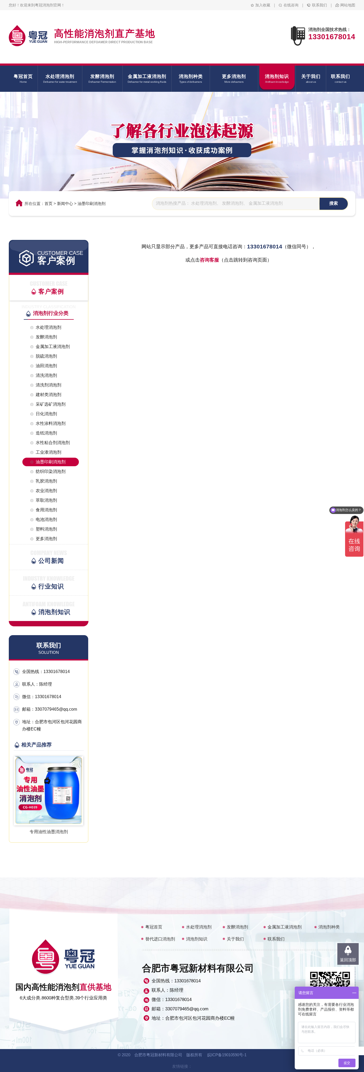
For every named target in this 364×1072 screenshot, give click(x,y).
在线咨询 (291, 5)
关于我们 (235, 939)
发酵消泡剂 (237, 927)
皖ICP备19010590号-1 (226, 1055)
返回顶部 (348, 960)
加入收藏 (262, 5)
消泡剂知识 (196, 939)
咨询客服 (209, 260)
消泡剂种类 (329, 927)
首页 (48, 203)
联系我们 (319, 5)
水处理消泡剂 (199, 927)
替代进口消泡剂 (160, 939)
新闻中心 (65, 203)
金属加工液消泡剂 (285, 927)
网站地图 (347, 5)
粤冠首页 (153, 927)
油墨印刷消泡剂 (92, 203)
